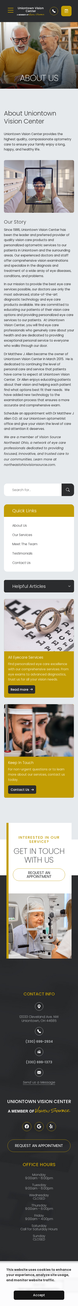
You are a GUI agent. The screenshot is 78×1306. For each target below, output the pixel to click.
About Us (19, 525)
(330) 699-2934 (39, 1042)
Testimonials (22, 553)
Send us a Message (39, 1083)
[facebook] (26, 1126)
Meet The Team (24, 544)
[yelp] (51, 1126)
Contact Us (21, 562)
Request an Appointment (39, 874)
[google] (39, 1126)
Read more (19, 689)
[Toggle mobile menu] (10, 10)
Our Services (22, 534)
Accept (39, 1295)
